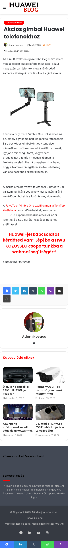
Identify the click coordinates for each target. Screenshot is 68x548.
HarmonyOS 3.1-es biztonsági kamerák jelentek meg (49, 390)
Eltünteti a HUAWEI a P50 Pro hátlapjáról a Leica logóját (50, 427)
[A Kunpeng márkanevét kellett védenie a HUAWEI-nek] (18, 412)
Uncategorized (14, 22)
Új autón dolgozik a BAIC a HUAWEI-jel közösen (16, 390)
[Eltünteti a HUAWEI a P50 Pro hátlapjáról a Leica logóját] (50, 412)
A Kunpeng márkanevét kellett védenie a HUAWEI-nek (17, 427)
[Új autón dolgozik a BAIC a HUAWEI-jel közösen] (18, 375)
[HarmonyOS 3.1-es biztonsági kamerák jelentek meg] (50, 375)
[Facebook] (7, 290)
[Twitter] (15, 290)
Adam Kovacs (15, 45)
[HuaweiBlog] (23, 7)
